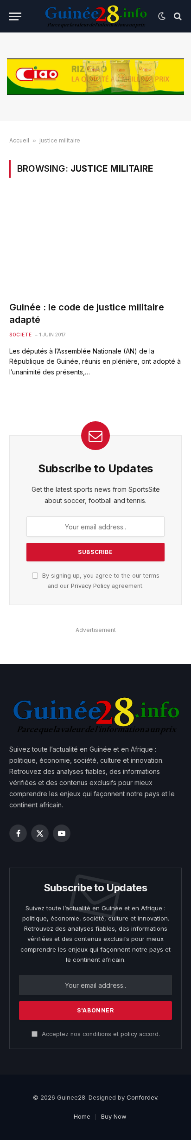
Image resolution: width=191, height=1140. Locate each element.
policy (129, 1034)
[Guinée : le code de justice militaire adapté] (95, 244)
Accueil (19, 140)
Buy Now (114, 1116)
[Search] (177, 16)
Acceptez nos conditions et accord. (100, 1034)
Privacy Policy (90, 585)
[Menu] (15, 16)
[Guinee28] (95, 16)
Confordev (142, 1097)
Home (82, 1116)
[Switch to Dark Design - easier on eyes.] (162, 16)
